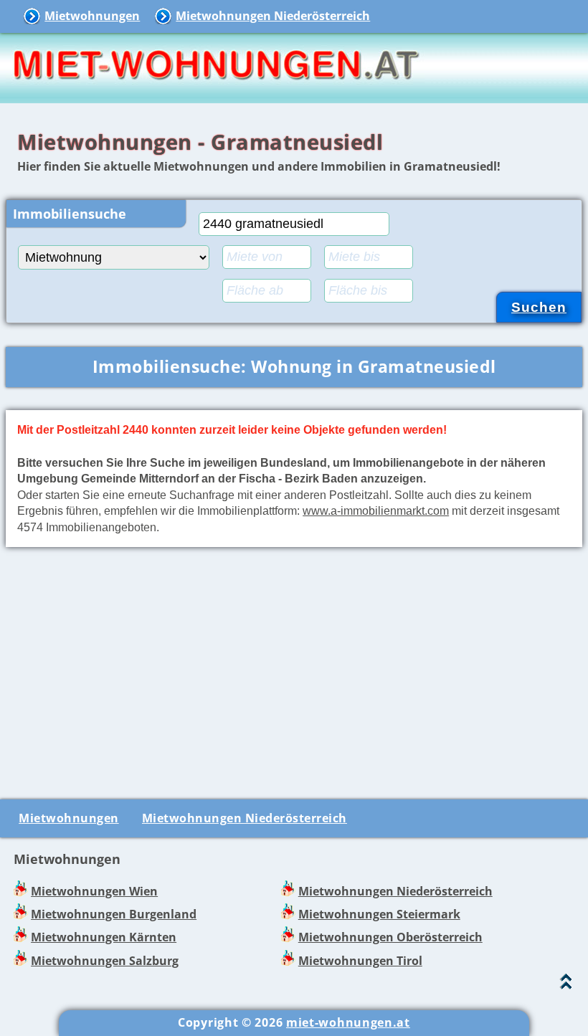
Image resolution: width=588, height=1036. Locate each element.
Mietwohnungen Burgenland (113, 914)
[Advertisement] (294, 670)
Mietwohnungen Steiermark (379, 914)
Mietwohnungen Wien (94, 891)
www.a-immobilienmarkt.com (376, 510)
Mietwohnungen (92, 16)
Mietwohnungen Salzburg (105, 961)
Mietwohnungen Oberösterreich (390, 937)
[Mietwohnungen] (215, 93)
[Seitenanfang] (566, 984)
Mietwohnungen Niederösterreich (273, 16)
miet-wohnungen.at (348, 1022)
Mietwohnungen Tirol (360, 961)
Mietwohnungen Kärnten (103, 937)
